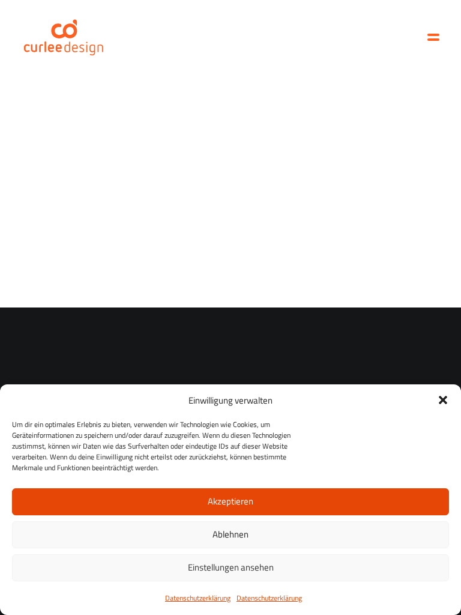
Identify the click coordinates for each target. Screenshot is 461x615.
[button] (443, 400)
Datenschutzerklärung (197, 598)
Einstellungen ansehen (231, 567)
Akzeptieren (230, 501)
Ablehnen (230, 534)
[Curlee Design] (64, 37)
